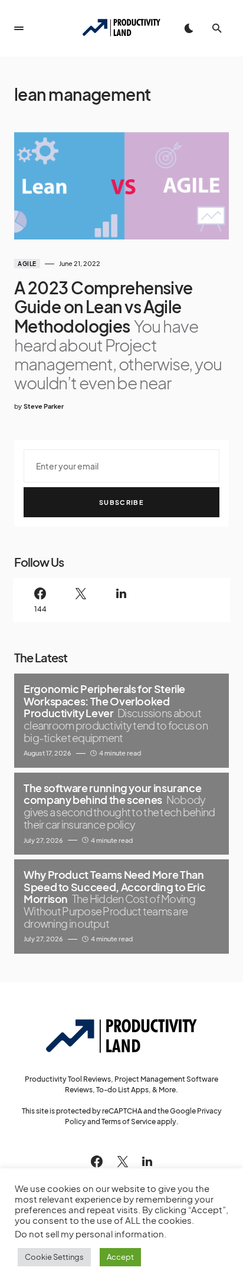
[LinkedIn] (121, 600)
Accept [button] (120, 1257)
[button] (19, 28)
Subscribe (121, 502)
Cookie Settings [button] (54, 1257)
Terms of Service (128, 1121)
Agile (27, 263)
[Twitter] (81, 600)
